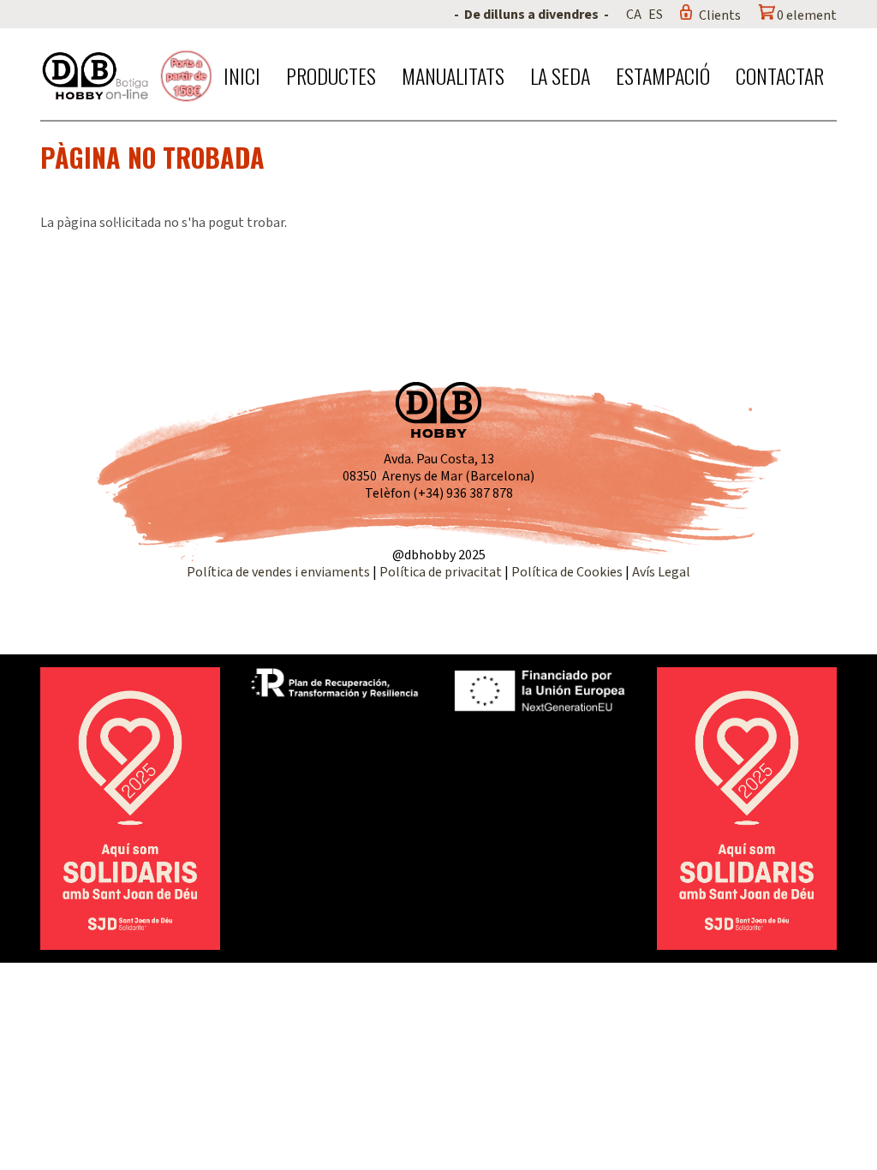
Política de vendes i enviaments (278, 572)
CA (633, 14)
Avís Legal (661, 572)
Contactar (780, 75)
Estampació (663, 75)
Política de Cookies (567, 572)
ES (655, 14)
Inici (242, 75)
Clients (720, 15)
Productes (331, 75)
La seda (560, 75)
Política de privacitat (440, 572)
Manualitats (453, 75)
